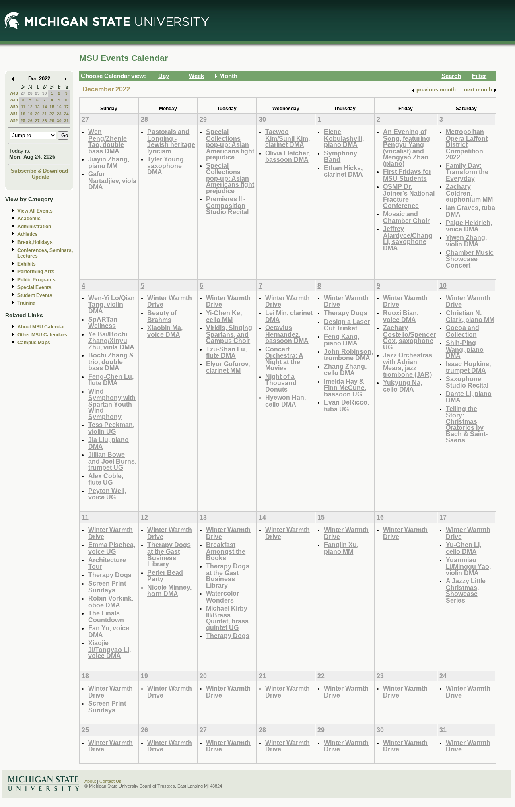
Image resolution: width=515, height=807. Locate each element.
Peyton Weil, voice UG (107, 494)
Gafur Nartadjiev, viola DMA (112, 180)
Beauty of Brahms (162, 316)
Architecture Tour (107, 563)
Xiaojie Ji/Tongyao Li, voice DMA (109, 649)
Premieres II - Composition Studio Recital (227, 205)
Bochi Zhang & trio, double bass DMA (111, 361)
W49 (14, 100)
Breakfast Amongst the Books (225, 551)
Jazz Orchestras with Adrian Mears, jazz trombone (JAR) (407, 364)
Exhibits (26, 264)
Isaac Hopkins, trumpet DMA (468, 367)
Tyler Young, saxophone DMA (166, 165)
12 (30, 107)
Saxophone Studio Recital (467, 382)
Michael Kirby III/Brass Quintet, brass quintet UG (227, 618)
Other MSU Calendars (42, 335)
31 (66, 120)
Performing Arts (35, 272)
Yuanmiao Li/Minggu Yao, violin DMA (468, 566)
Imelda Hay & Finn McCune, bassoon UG (345, 388)
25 (23, 120)
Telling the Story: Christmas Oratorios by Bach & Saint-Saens (467, 424)
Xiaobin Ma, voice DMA (165, 331)
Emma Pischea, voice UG (111, 548)
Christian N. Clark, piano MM (470, 316)
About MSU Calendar (41, 327)
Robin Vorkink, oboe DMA (110, 601)
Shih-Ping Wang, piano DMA (465, 349)
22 (51, 113)
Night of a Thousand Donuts (281, 383)
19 (30, 113)
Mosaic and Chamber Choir (406, 217)
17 (66, 107)
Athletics (27, 234)
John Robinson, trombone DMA (348, 355)
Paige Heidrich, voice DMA (469, 226)
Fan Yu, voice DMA (108, 631)
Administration (34, 226)
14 (44, 107)
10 (66, 100)
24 (66, 113)
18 (23, 113)
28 (30, 93)
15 (51, 107)
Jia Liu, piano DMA (108, 443)
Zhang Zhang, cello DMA (345, 370)
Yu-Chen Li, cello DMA (463, 548)
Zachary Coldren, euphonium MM (469, 193)
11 (23, 107)
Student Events (34, 295)
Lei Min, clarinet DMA (289, 316)
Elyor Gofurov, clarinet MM (228, 367)
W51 (14, 113)
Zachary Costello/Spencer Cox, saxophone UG (409, 337)
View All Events (35, 211)
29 (37, 93)
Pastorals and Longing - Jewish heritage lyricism (171, 141)
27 (23, 93)
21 (44, 113)
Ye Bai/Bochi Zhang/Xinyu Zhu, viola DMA (111, 340)
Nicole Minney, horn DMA (169, 591)
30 (44, 93)
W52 (14, 120)
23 (59, 113)
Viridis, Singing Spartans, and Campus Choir (229, 334)
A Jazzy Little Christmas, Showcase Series (466, 590)
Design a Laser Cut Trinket (347, 325)
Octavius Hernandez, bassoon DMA (287, 334)
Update (40, 177)
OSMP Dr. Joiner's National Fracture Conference (409, 196)
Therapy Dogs (345, 312)
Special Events (34, 287)
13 (37, 107)
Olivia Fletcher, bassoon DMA (287, 156)
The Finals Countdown (106, 616)
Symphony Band (340, 156)
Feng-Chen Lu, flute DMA (111, 380)
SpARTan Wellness (102, 323)
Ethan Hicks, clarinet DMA (343, 171)
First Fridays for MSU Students (407, 175)
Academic (29, 218)
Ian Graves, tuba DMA (470, 211)
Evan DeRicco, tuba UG (346, 405)
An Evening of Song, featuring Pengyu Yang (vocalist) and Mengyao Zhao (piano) (406, 147)
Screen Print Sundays (107, 587)
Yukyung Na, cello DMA (402, 386)
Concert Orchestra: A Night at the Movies (284, 358)
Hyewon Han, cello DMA (285, 401)
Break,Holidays (35, 242)
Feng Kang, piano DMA (341, 340)
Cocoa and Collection (462, 331)
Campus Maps (33, 342)
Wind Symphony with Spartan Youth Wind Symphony (112, 404)
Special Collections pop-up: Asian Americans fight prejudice (230, 144)
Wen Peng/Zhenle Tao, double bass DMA (107, 141)
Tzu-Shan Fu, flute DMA (226, 352)
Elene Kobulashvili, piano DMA (344, 138)
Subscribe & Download (39, 171)
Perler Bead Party (165, 576)
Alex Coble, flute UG (105, 479)
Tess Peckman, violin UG (111, 428)
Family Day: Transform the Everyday (467, 172)
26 (30, 120)
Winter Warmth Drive (169, 301)
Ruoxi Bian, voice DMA (400, 316)
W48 (14, 93)
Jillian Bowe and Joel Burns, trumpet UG (112, 461)
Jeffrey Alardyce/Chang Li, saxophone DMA (408, 238)
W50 (14, 107)
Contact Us (110, 781)
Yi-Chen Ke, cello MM (224, 316)
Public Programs (36, 280)
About (90, 781)
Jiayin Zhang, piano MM (108, 162)
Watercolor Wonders (222, 597)
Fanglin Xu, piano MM (341, 548)
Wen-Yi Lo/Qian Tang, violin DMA (111, 304)
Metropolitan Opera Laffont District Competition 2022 (467, 144)
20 (37, 113)
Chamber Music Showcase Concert (470, 259)
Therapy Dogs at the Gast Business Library (169, 554)
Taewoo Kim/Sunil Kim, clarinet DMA (287, 138)
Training (26, 303)
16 (59, 107)
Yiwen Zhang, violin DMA (466, 241)
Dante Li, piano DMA (469, 397)
